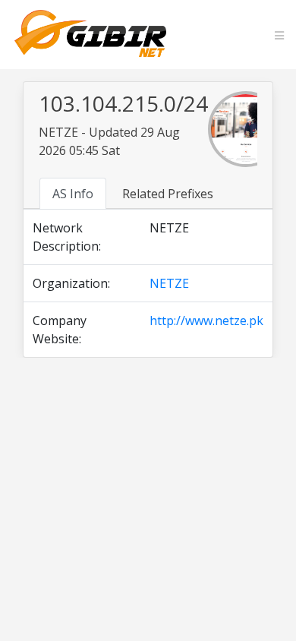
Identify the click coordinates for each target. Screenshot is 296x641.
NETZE (169, 283)
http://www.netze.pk (206, 320)
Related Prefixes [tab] (167, 193)
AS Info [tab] (72, 193)
